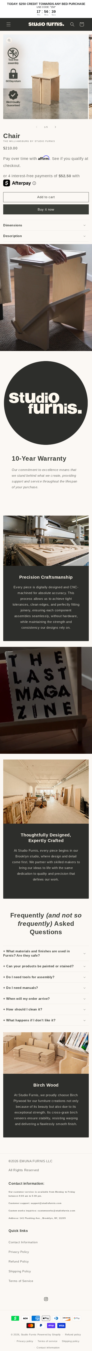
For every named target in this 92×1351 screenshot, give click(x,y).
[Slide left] (36, 127)
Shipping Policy (20, 1271)
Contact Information (23, 1242)
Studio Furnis (29, 1334)
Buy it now (46, 209)
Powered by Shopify (49, 1334)
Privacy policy (25, 1341)
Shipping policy (71, 1341)
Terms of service (48, 1341)
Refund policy (73, 1334)
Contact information (48, 1347)
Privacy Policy (19, 1252)
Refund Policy (19, 1261)
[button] (8, 24)
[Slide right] (55, 127)
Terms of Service (21, 1281)
